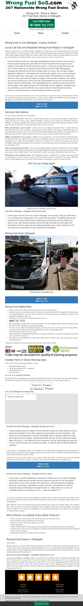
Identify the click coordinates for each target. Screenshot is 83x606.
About (40, 33)
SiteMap (38, 600)
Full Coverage (45, 600)
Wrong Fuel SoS (23, 592)
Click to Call (42, 604)
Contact (65, 33)
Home (17, 33)
